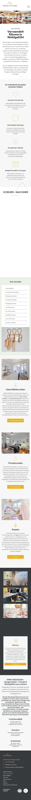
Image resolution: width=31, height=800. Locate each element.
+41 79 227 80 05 (9, 762)
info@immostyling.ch (11, 764)
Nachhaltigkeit (7, 775)
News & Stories (7, 779)
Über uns (5, 777)
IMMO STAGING (7, 771)
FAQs (4, 781)
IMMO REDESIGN (8, 773)
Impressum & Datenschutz (10, 785)
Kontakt (5, 783)
